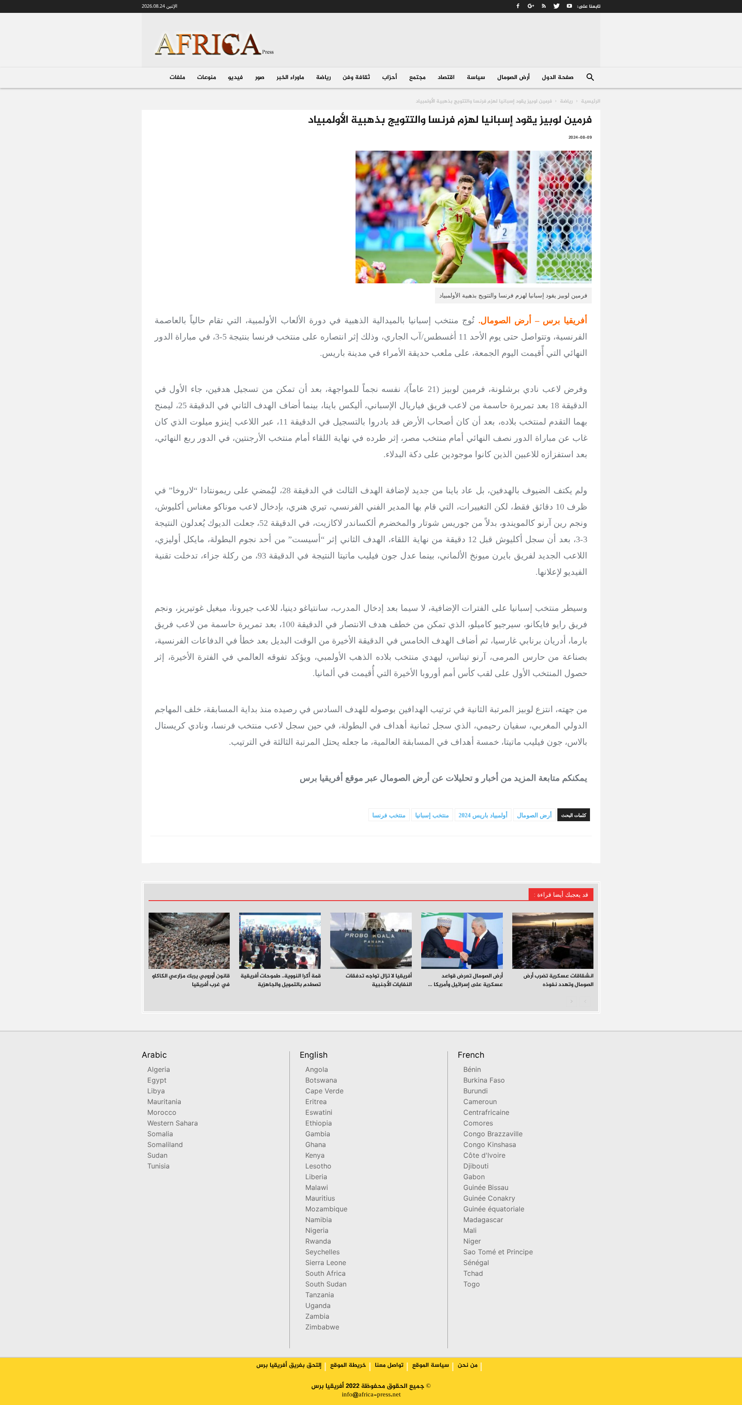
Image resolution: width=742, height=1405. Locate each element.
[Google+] (530, 6)
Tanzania (319, 1296)
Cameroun (480, 1102)
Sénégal (476, 1263)
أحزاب (389, 77)
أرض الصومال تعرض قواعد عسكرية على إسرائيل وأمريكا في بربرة (463, 984)
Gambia (317, 1135)
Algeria (158, 1070)
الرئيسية (590, 101)
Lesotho (318, 1167)
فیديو (235, 77)
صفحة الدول (558, 77)
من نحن (467, 1365)
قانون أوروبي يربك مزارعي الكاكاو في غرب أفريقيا (191, 980)
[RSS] (543, 6)
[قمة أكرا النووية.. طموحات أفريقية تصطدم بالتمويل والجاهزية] (280, 941)
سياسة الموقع (430, 1365)
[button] (590, 78)
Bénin (472, 1070)
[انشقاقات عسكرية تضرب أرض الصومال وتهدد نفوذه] (553, 941)
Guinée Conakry (489, 1199)
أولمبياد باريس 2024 (483, 815)
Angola (316, 1070)
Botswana (321, 1081)
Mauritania (164, 1102)
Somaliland (165, 1145)
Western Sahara (172, 1124)
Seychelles (322, 1253)
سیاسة (476, 77)
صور (260, 77)
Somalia (160, 1135)
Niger (472, 1242)
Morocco (161, 1113)
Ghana (315, 1145)
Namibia (318, 1220)
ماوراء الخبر (290, 77)
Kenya (315, 1156)
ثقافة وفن (356, 77)
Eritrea (316, 1102)
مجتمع (417, 77)
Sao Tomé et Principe (498, 1253)
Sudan (157, 1156)
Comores (478, 1124)
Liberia (316, 1177)
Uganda (318, 1306)
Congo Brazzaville (493, 1135)
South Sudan (326, 1285)
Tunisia (158, 1167)
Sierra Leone (325, 1263)
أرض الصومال (513, 77)
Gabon (474, 1177)
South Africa (325, 1274)
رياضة (323, 77)
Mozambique (326, 1210)
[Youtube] (569, 6)
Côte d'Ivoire (484, 1156)
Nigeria (316, 1231)
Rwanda (318, 1242)
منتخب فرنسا (389, 815)
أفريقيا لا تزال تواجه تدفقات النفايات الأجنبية (379, 980)
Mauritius (320, 1199)
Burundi (475, 1092)
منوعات (206, 77)
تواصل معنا (389, 1365)
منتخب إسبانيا (432, 815)
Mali (470, 1231)
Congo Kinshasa (489, 1145)
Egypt (157, 1081)
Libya (156, 1092)
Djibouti (476, 1167)
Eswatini (318, 1113)
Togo (471, 1285)
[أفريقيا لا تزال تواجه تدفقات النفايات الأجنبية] (371, 941)
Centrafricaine (486, 1113)
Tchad (473, 1274)
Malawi (316, 1188)
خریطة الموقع (348, 1365)
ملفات (177, 77)
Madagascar (483, 1220)
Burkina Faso (484, 1081)
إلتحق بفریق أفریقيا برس (289, 1365)
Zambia (317, 1317)
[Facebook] (517, 6)
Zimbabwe (322, 1328)
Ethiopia (318, 1124)
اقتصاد (446, 77)
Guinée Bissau (485, 1188)
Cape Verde (324, 1092)
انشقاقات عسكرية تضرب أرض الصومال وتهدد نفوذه (558, 980)
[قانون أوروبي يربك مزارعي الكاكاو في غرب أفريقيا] (189, 941)
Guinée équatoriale (493, 1210)
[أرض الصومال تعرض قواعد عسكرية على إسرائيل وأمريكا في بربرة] (462, 941)
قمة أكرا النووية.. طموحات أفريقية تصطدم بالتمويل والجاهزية (280, 980)
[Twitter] (556, 6)
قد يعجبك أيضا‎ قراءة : (561, 895)
